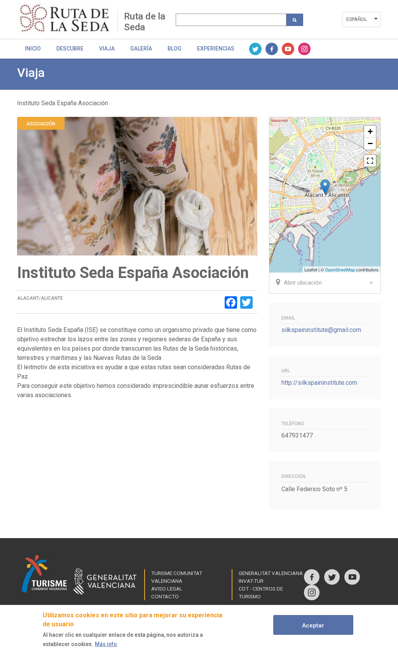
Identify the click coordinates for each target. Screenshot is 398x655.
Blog (175, 48)
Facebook (271, 49)
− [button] (370, 143)
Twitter (255, 49)
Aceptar (313, 625)
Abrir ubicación (303, 282)
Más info (106, 644)
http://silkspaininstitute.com (319, 382)
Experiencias (215, 48)
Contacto (165, 596)
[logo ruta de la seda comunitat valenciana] (67, 19)
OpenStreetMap (340, 269)
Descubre (70, 48)
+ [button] (370, 131)
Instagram (304, 49)
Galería (141, 48)
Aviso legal (166, 589)
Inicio (33, 48)
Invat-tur (251, 581)
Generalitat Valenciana (271, 573)
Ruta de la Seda (144, 21)
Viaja (107, 48)
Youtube (288, 49)
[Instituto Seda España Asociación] (325, 187)
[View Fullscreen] (370, 161)
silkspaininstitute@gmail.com (321, 330)
